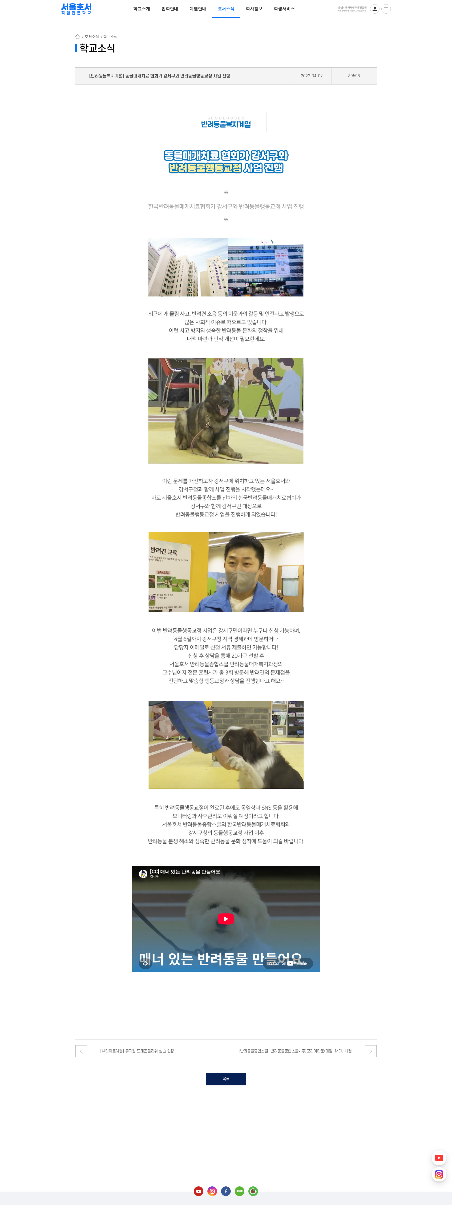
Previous (81, 1051)
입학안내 (169, 8)
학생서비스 (284, 8)
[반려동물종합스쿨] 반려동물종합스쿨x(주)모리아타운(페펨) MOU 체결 (295, 1051)
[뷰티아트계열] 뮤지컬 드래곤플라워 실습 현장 (137, 1051)
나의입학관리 (374, 8)
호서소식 (226, 8)
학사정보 (254, 8)
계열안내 (198, 8)
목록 (226, 1079)
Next (371, 1051)
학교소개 (141, 8)
